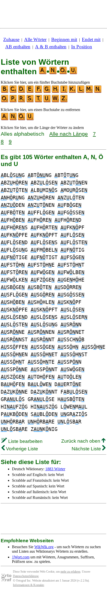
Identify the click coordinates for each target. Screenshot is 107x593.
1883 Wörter (55, 469)
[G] (47, 92)
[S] (30, 101)
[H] (56, 92)
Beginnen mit (64, 39)
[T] (39, 101)
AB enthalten (17, 46)
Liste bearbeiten (25, 441)
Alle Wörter (35, 39)
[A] (5, 119)
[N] (98, 92)
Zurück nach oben (81, 441)
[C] (13, 92)
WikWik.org (44, 547)
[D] (22, 92)
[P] (13, 101)
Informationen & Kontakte (28, 585)
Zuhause (11, 39)
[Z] (64, 101)
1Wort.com (20, 557)
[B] (5, 92)
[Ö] (22, 119)
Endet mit (91, 39)
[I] (64, 92)
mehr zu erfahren (70, 571)
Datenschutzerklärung (26, 576)
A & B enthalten (50, 46)
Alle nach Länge (68, 134)
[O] (5, 101)
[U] (47, 101)
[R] (22, 101)
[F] (39, 92)
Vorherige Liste (21, 448)
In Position (81, 46)
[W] (56, 101)
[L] (81, 92)
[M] (89, 92)
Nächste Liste (87, 448)
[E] (30, 92)
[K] (72, 92)
